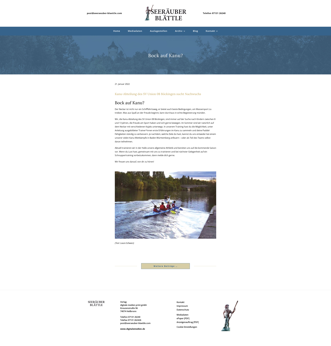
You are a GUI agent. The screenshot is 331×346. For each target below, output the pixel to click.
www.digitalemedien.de (132, 328)
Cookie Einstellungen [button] (187, 327)
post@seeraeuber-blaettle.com (104, 13)
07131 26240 (219, 13)
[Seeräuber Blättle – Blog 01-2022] (165, 172)
